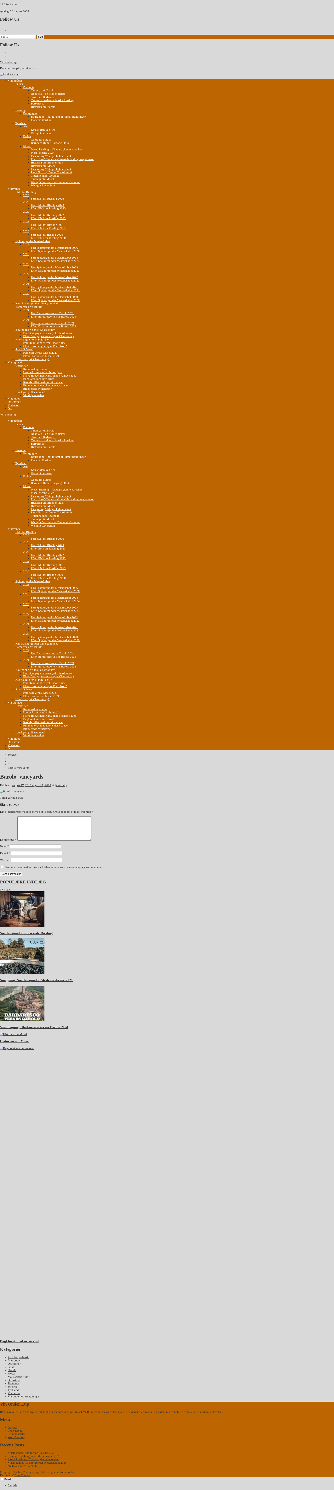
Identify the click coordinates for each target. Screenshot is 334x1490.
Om (10, 408)
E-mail (5, 853)
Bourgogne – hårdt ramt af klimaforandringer (58, 116)
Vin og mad (15, 362)
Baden (27, 136)
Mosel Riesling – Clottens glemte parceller (56, 149)
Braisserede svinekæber (37, 388)
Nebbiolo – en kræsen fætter (48, 93)
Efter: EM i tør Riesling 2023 (48, 208)
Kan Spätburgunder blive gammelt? (36, 303)
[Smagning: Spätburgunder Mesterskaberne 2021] (22, 972)
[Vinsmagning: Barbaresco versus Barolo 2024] (22, 1020)
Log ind (12, 1427)
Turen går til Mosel (42, 178)
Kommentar (8, 839)
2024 (26, 254)
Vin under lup (8, 62)
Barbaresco (37, 103)
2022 (26, 211)
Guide (11, 1367)
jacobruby (61, 785)
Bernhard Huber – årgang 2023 (50, 142)
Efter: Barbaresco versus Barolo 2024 (53, 316)
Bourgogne (30, 113)
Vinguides (14, 398)
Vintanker (14, 405)
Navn (4, 846)
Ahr (25, 126)
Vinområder (15, 80)
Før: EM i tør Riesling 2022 (47, 215)
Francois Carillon (41, 119)
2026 (26, 195)
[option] (171, 1485)
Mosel (27, 146)
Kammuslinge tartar (35, 369)
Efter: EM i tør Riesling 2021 (48, 228)
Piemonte (28, 87)
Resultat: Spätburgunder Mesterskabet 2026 (34, 1456)
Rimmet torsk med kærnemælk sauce (45, 385)
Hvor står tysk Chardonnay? (32, 359)
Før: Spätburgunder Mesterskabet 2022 (54, 277)
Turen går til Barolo (43, 90)
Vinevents (14, 188)
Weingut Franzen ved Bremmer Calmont (55, 182)
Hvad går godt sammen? (30, 392)
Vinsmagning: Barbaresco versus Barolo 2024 (34, 1027)
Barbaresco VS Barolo (28, 306)
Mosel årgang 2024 (42, 152)
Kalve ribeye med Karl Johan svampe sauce (49, 375)
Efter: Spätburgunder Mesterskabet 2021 (55, 290)
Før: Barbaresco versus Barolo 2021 (52, 323)
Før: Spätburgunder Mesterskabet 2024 (54, 257)
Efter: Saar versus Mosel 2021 (41, 355)
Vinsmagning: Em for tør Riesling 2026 (31, 1452)
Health (12, 1370)
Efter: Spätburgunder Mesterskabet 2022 (55, 280)
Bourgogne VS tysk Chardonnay (35, 329)
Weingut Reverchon (43, 185)
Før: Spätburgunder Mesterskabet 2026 (54, 247)
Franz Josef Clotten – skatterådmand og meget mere (62, 159)
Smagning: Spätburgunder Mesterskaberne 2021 (36, 980)
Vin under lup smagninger (23, 1396)
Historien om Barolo (43, 106)
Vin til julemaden (33, 395)
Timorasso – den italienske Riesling (52, 100)
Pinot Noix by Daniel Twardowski (51, 172)
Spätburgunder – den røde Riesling (26, 933)
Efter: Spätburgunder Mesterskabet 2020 (55, 300)
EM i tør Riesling (25, 192)
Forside (12, 754)
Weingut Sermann (41, 133)
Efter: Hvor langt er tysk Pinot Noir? (45, 346)
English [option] (12, 1485)
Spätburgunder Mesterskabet (32, 241)
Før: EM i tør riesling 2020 (47, 234)
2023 (26, 201)
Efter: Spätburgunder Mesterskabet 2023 (55, 270)
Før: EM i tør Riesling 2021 (47, 224)
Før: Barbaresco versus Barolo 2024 (52, 313)
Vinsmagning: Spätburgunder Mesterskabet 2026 (37, 1462)
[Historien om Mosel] (13, 1034)
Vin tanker (14, 1393)
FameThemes (22, 1475)
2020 (26, 231)
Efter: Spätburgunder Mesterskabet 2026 (55, 251)
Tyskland (20, 123)
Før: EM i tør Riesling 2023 (47, 205)
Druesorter (14, 401)
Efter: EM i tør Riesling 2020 (48, 237)
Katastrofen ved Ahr (43, 129)
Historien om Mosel (43, 165)
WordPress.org (16, 1437)
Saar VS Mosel (24, 349)
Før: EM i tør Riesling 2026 (47, 198)
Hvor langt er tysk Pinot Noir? (33, 339)
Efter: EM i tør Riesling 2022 (48, 218)
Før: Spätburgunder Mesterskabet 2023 (54, 267)
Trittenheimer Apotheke (45, 175)
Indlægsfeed (15, 1430)
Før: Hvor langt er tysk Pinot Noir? (44, 342)
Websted (5, 860)
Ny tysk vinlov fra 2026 (22, 1465)
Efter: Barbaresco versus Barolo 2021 (53, 326)
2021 (26, 221)
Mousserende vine (19, 1376)
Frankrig (20, 110)
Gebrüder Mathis (41, 139)
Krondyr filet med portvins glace (43, 382)
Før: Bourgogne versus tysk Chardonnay (47, 333)
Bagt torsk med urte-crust (38, 378)
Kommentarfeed (17, 1433)
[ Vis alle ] (6, 889)
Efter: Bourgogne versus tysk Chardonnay (48, 336)
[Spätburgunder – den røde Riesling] (22, 925)
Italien (19, 83)
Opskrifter (21, 365)
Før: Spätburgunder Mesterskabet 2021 (54, 287)
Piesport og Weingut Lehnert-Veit (51, 156)
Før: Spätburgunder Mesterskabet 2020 (54, 296)
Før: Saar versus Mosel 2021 (40, 352)
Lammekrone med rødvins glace (42, 372)
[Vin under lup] (9, 74)
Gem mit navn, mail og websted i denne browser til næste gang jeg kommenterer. (53, 867)
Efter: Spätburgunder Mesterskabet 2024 (55, 260)
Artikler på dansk (18, 1357)
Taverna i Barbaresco (43, 97)
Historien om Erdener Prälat (47, 162)
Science (12, 1386)
